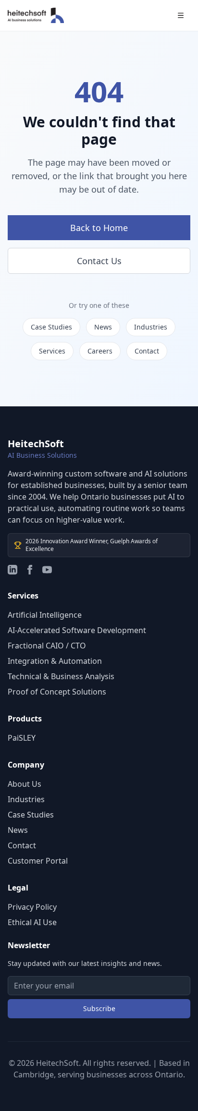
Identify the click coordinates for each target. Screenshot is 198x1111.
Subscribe (99, 1008)
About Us (24, 784)
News (103, 326)
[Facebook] (30, 569)
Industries (150, 326)
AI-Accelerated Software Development (77, 630)
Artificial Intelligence (45, 615)
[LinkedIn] (12, 569)
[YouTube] (47, 569)
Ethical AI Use (32, 922)
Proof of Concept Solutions (57, 691)
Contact (147, 350)
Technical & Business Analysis (61, 676)
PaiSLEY (22, 738)
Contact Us (99, 261)
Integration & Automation (55, 661)
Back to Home (99, 227)
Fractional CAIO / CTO (47, 645)
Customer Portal (38, 860)
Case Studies (51, 326)
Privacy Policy (32, 907)
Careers (99, 350)
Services (52, 350)
